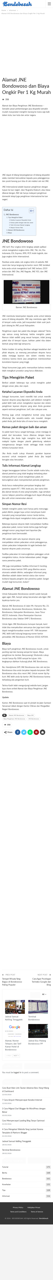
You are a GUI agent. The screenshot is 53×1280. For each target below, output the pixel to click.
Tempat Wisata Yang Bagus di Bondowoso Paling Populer (12, 982)
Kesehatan (6, 1185)
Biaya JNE (30, 715)
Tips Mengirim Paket (15, 217)
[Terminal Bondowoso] (38, 1007)
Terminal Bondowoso (11, 1150)
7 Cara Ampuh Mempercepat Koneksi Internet (22, 1100)
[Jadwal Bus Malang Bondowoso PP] (38, 1031)
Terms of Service (37, 1212)
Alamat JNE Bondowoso (16, 230)
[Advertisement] (26, 43)
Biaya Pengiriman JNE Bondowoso (14, 719)
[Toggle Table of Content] (30, 210)
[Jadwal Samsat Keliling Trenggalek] (15, 1007)
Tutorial (5, 1167)
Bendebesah (43, 1218)
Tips (4, 1190)
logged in (17, 1073)
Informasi (6, 1000)
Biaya (10, 233)
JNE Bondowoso (35, 106)
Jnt (40, 250)
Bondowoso (29, 1000)
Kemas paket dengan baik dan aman (21, 222)
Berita (4, 1173)
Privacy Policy (18, 1207)
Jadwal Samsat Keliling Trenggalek (16, 1141)
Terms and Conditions (18, 1212)
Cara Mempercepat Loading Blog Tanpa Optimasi (23, 1121)
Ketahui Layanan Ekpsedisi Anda (20, 220)
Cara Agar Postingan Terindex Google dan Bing (41, 982)
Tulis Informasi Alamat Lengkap (20, 225)
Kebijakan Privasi (34, 1207)
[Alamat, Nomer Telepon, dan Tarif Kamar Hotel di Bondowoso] (15, 1031)
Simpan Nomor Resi (16, 227)
